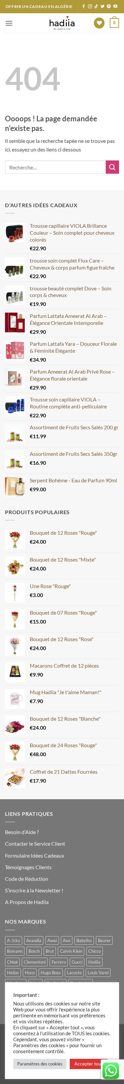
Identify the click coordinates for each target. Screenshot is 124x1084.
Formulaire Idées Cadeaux (34, 855)
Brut (50, 951)
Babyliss (84, 940)
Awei (52, 940)
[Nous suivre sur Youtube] (115, 6)
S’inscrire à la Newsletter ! (34, 890)
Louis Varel (98, 972)
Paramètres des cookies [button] (39, 1063)
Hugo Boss (51, 972)
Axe (66, 940)
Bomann (14, 951)
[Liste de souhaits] (99, 23)
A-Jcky (13, 940)
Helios (13, 972)
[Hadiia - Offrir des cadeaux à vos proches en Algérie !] (62, 23)
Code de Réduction (26, 878)
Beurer (104, 940)
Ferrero (59, 962)
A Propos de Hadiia (27, 902)
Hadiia (94, 962)
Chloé (12, 962)
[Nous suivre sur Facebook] (84, 6)
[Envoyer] (112, 166)
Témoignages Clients (28, 867)
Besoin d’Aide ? (22, 832)
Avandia (33, 940)
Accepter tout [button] (88, 1063)
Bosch (34, 951)
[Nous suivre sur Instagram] (90, 6)
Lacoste (74, 972)
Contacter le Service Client (35, 843)
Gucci (77, 962)
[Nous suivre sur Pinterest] (109, 6)
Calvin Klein (71, 951)
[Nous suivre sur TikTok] (96, 6)
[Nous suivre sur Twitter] (102, 6)
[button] (9, 23)
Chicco (94, 951)
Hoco (30, 972)
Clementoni (35, 962)
